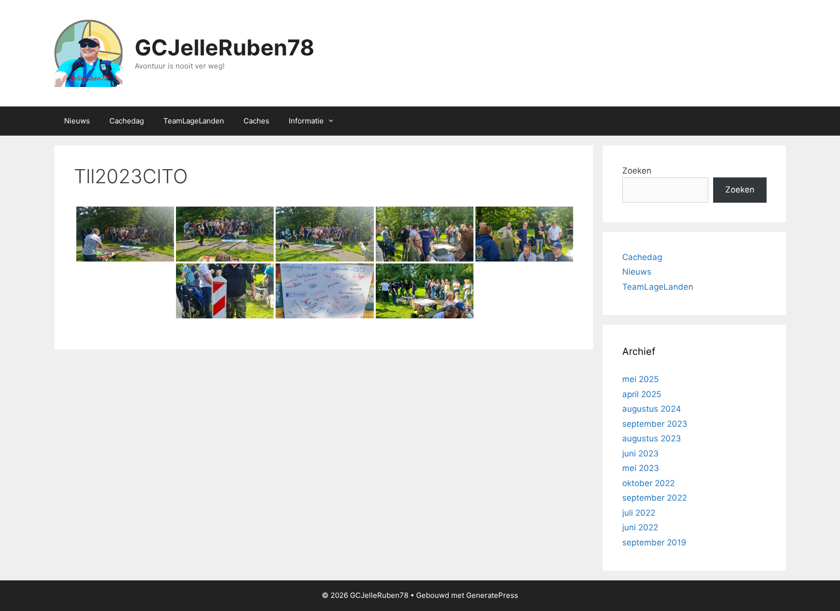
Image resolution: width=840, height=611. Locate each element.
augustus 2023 (651, 438)
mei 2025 (640, 379)
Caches (256, 120)
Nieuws (77, 120)
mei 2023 (640, 468)
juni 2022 (640, 527)
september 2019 (654, 542)
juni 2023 (640, 453)
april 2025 (641, 394)
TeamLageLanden (193, 120)
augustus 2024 (651, 409)
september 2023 (654, 424)
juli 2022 (638, 513)
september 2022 (654, 498)
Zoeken (636, 170)
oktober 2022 (648, 483)
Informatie (306, 120)
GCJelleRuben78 (225, 47)
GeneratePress (492, 595)
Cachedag (126, 120)
